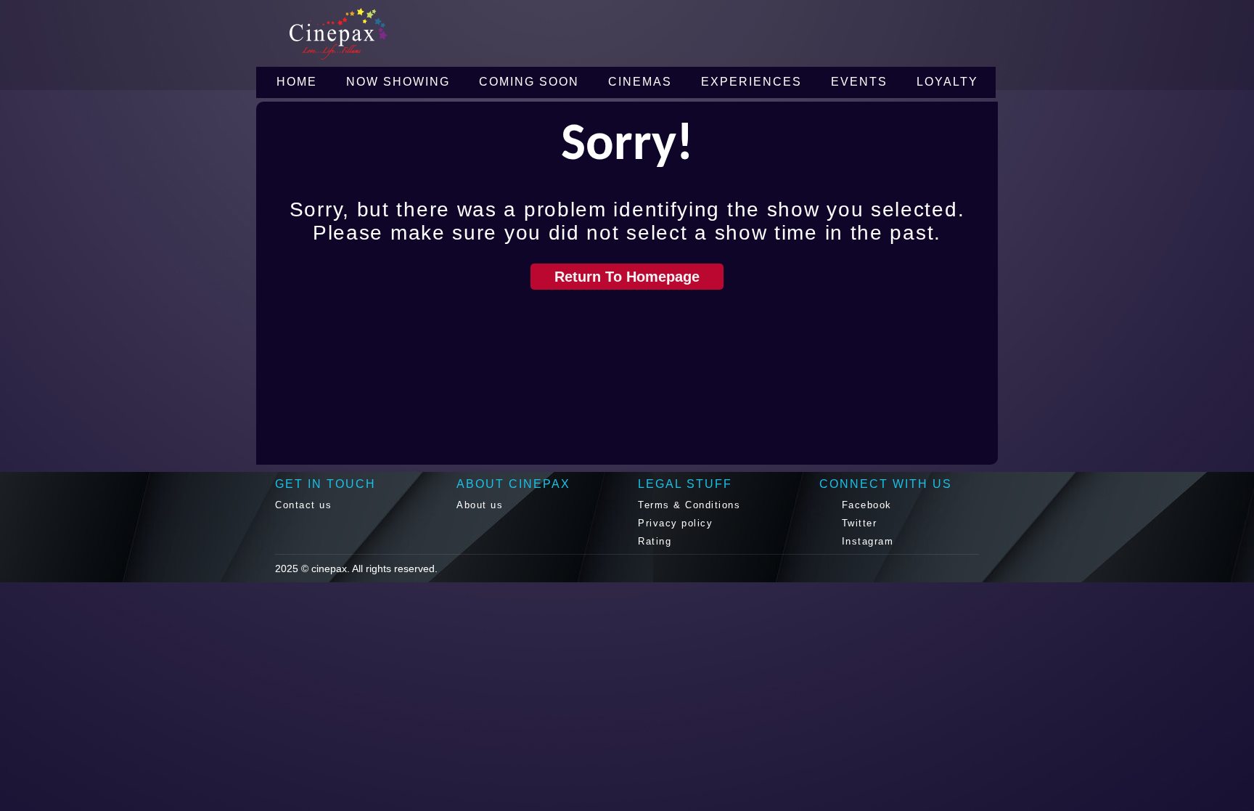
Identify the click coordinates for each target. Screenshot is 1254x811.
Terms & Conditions (689, 505)
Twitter (857, 523)
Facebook (864, 505)
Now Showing (398, 82)
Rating (654, 541)
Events (859, 82)
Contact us (303, 505)
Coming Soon (529, 82)
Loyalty (947, 82)
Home (296, 82)
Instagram (865, 541)
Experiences (751, 82)
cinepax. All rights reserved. (374, 568)
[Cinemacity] (398, 34)
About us (479, 505)
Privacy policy (675, 523)
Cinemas (640, 82)
